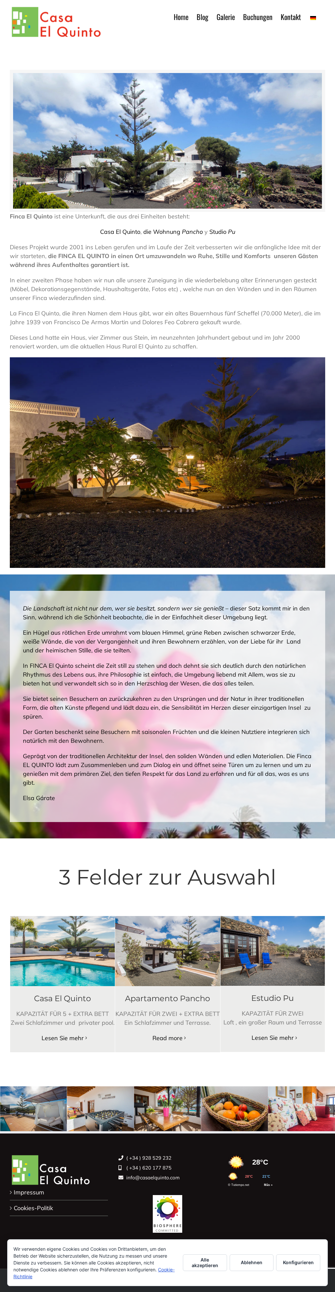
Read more (167, 1038)
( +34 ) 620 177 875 (148, 1168)
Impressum (29, 1192)
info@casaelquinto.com (152, 1177)
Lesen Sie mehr (63, 1038)
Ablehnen (251, 1262)
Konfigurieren (298, 1262)
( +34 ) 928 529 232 (148, 1158)
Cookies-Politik (33, 1208)
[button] (5, 1109)
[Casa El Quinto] (167, 1210)
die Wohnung (173, 231)
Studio (222, 231)
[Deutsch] (313, 16)
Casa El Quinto (120, 231)
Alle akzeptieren (205, 1262)
